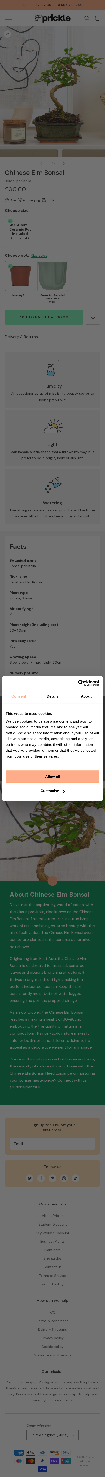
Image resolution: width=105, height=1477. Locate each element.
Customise (50, 791)
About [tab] (86, 696)
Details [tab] (53, 696)
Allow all (52, 777)
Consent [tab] (18, 696)
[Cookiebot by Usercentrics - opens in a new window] (78, 683)
